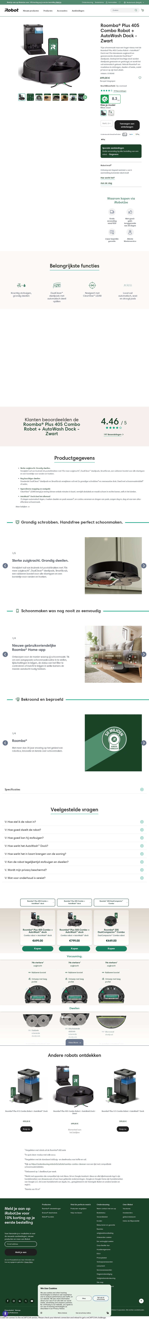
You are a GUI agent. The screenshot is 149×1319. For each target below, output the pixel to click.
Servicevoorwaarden (104, 1270)
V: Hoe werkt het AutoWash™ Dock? (26, 845)
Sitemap (17, 1310)
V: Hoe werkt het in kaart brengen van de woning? (35, 853)
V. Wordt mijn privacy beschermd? (26, 870)
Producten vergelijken (79, 1209)
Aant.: (104, 123)
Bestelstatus (99, 2)
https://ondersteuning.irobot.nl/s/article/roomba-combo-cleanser (58, 1164)
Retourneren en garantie (106, 1225)
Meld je (58, 2)
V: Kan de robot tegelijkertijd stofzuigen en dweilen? (36, 861)
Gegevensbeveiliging (104, 1274)
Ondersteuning (87, 2)
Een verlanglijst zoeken (105, 1241)
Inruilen (99, 1221)
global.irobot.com (129, 1217)
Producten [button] (48, 11)
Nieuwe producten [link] (31, 11)
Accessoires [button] (62, 11)
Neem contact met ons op (106, 1209)
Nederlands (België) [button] (134, 2)
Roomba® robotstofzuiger (51, 1209)
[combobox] (125, 10)
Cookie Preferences (11, 1313)
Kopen (37, 949)
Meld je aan (20, 1252)
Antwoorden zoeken (104, 1237)
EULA (98, 1253)
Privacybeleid (102, 1258)
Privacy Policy (28, 1262)
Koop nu (26, 1129)
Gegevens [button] (114, 154)
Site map (100, 1282)
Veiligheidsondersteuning (106, 1278)
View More (73, 1042)
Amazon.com (47, 1179)
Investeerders (128, 1213)
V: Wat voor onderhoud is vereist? (25, 878)
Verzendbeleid (102, 1217)
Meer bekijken (21, 507)
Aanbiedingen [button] (78, 11)
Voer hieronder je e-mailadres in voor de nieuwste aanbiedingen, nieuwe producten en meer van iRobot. (20, 1236)
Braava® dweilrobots (49, 1213)
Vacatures (126, 1209)
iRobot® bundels (48, 1217)
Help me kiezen (76, 1213)
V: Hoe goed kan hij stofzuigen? (24, 837)
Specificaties (12, 789)
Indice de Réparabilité (131, 1221)
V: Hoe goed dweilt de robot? (23, 829)
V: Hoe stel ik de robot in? (20, 821)
